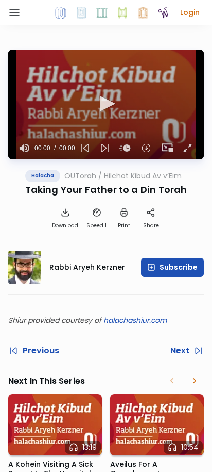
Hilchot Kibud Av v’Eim (143, 176)
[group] (24, 148)
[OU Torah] (60, 12)
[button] (190, 12)
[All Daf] (143, 12)
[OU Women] (163, 12)
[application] (106, 104)
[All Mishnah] (81, 12)
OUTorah (80, 176)
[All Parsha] (122, 12)
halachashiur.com (135, 320)
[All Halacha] (102, 12)
